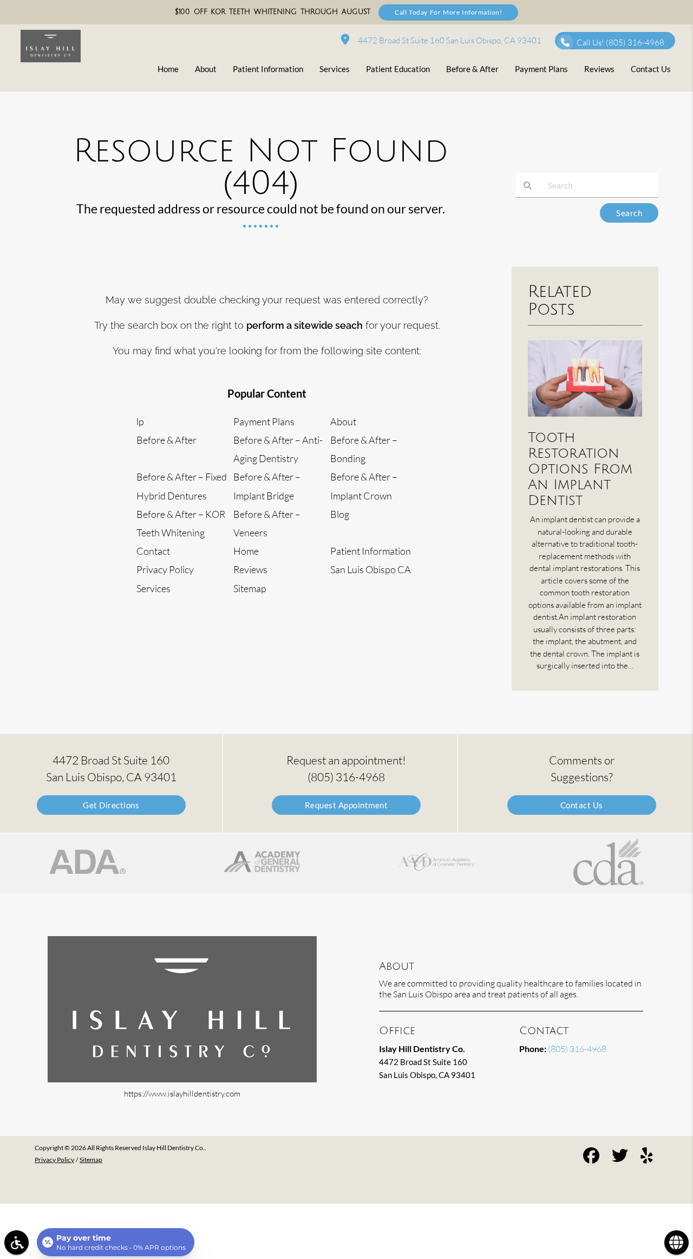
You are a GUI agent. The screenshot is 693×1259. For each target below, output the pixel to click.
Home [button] (168, 69)
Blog (339, 514)
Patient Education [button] (398, 69)
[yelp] (646, 1156)
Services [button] (334, 69)
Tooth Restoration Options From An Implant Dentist (580, 469)
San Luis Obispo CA (370, 569)
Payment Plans (264, 421)
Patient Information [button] (268, 69)
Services (153, 588)
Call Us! (620, 42)
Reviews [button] (599, 69)
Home (246, 551)
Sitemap (249, 588)
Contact (153, 551)
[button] (87, 863)
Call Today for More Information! (448, 12)
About (343, 421)
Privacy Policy (165, 569)
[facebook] (591, 1156)
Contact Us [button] (651, 69)
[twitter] (619, 1156)
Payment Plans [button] (541, 69)
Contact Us (581, 805)
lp (140, 421)
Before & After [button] (472, 69)
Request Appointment (346, 805)
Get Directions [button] (111, 805)
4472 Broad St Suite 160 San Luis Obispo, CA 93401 (448, 40)
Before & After (166, 440)
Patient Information (370, 551)
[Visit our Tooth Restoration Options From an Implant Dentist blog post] (585, 419)
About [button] (206, 69)
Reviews (250, 569)
